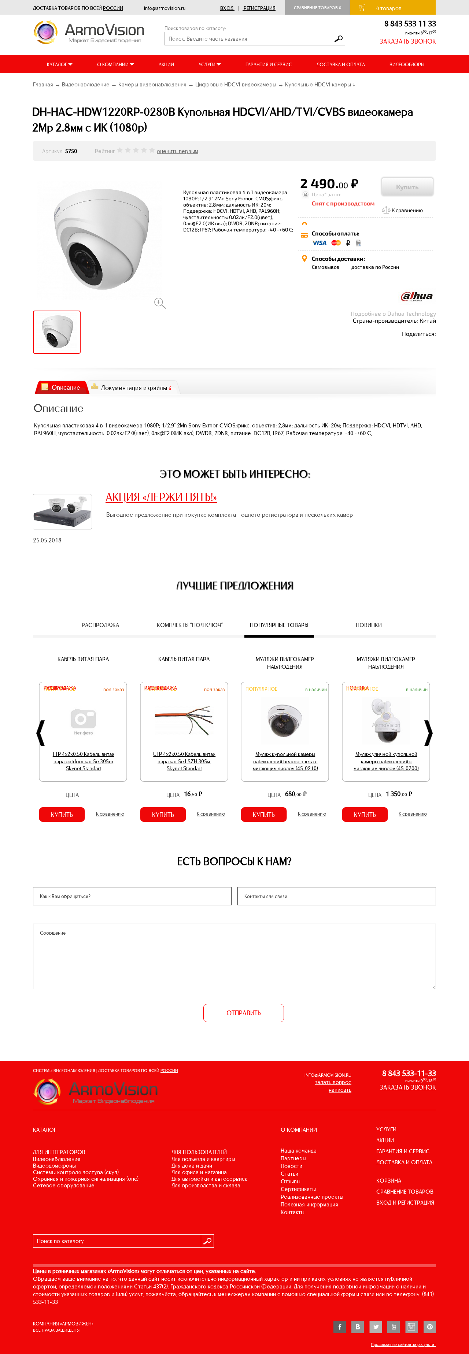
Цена (72, 794)
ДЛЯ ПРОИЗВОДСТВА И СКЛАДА (205, 1185)
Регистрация (260, 8)
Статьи (289, 1173)
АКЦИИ (166, 65)
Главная (43, 84)
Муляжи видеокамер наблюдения (285, 663)
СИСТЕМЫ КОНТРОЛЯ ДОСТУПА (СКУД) (76, 1172)
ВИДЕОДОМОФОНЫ (54, 1165)
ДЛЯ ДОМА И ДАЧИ (191, 1165)
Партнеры (293, 1158)
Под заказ (113, 689)
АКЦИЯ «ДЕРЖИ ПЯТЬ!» (161, 497)
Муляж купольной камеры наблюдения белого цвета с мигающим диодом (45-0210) (285, 761)
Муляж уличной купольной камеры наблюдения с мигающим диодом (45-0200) (386, 761)
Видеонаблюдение (86, 84)
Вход (226, 8)
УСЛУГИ (386, 1129)
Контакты (292, 1212)
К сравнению (407, 210)
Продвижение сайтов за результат (403, 1344)
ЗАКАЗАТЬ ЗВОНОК (408, 41)
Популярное (261, 689)
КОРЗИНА (388, 1180)
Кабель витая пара (83, 659)
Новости (291, 1165)
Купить (407, 186)
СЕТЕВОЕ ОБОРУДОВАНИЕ (64, 1185)
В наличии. (316, 689)
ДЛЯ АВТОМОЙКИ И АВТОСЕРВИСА (209, 1178)
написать (340, 1089)
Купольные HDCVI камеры (318, 84)
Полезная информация (309, 1204)
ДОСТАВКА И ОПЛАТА (341, 65)
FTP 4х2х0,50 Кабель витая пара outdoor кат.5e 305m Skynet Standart (83, 761)
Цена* (319, 194)
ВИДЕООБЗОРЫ (406, 65)
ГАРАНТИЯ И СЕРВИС (268, 65)
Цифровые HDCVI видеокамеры (235, 84)
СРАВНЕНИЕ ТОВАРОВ (404, 1191)
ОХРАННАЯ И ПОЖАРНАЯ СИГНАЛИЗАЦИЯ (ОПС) (86, 1178)
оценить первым (177, 151)
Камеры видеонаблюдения (152, 84)
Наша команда (299, 1150)
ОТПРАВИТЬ (243, 1013)
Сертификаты (298, 1189)
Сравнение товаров (317, 7)
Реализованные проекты (312, 1196)
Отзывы (290, 1181)
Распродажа (60, 688)
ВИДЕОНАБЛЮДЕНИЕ (57, 1158)
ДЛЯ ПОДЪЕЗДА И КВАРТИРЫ (203, 1158)
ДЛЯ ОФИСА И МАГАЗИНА (199, 1172)
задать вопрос (333, 1082)
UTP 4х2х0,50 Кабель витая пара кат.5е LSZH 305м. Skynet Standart (184, 761)
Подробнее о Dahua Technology (393, 313)
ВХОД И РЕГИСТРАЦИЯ (405, 1202)
